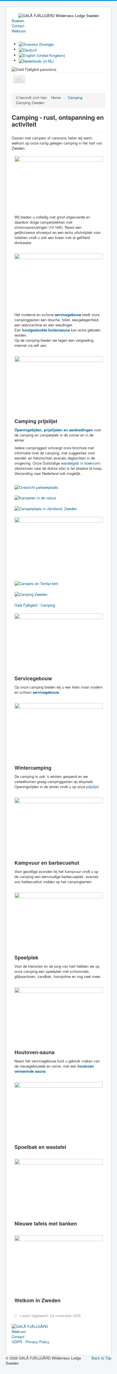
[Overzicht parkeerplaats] (36, 486)
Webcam (19, 31)
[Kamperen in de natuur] (35, 497)
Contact (18, 25)
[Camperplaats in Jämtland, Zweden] (45, 508)
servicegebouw (46, 692)
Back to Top (101, 1358)
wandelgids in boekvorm (81, 463)
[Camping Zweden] (30, 593)
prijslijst (92, 786)
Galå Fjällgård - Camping (34, 605)
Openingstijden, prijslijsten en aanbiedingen (53, 429)
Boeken (18, 20)
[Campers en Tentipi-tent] (36, 583)
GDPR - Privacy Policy (30, 1341)
